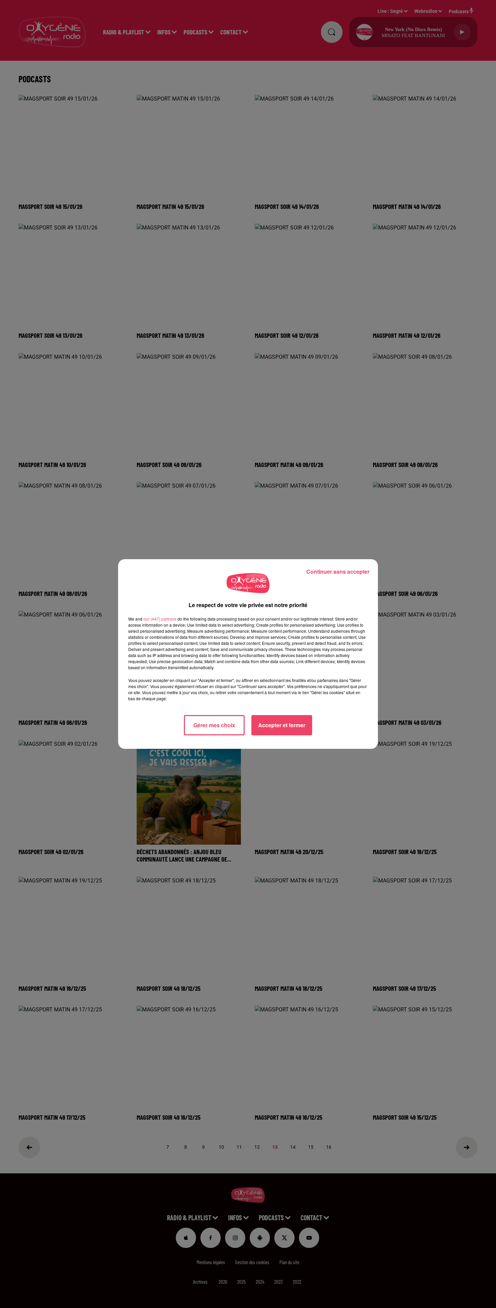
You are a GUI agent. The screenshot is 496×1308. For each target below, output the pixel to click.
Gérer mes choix (214, 725)
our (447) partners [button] (159, 619)
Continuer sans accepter (337, 571)
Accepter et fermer (281, 725)
